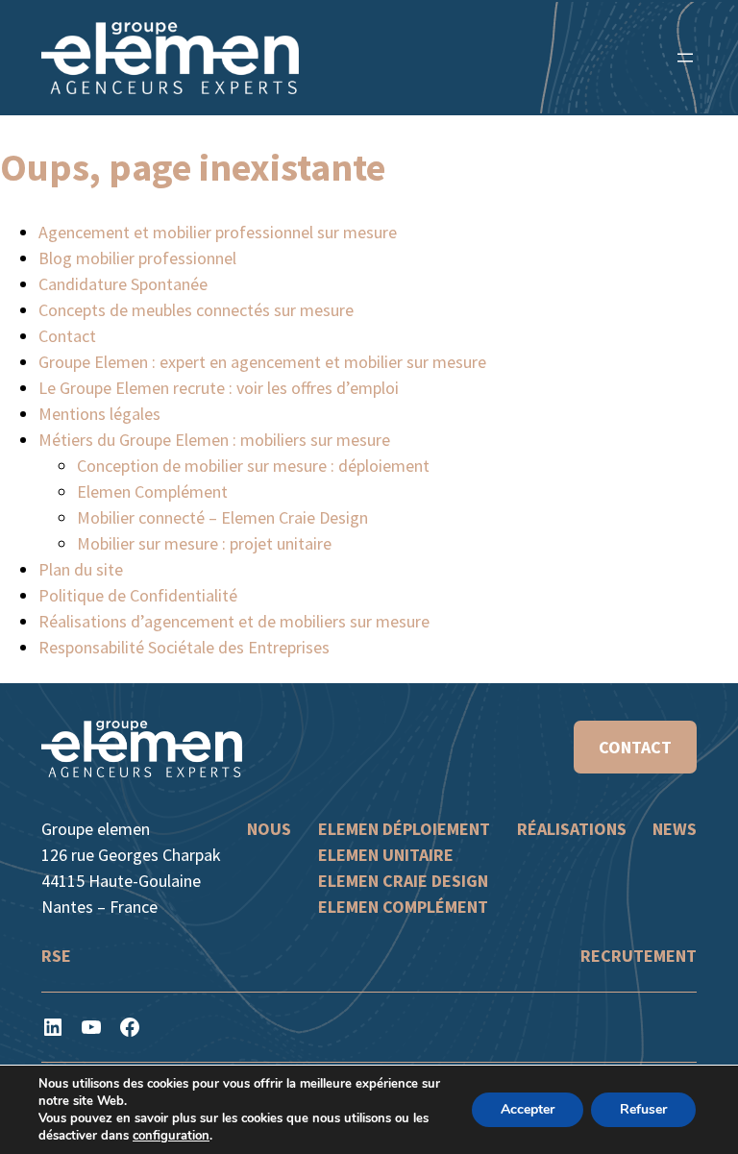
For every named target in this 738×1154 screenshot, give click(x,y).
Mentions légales (99, 414)
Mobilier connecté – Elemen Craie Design (222, 517)
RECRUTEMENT (638, 956)
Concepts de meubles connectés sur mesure (196, 310)
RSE (56, 956)
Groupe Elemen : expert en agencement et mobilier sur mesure (262, 362)
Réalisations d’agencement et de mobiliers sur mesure (234, 621)
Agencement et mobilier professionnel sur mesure (217, 232)
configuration (171, 1135)
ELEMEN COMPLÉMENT (403, 907)
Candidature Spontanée (123, 284)
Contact (67, 336)
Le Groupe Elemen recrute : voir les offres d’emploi (218, 388)
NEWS (674, 829)
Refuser (643, 1109)
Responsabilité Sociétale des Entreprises (184, 647)
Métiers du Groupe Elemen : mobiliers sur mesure (214, 440)
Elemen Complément (152, 491)
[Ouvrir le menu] (685, 57)
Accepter (527, 1109)
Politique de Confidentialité (137, 595)
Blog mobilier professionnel (137, 258)
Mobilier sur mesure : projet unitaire (204, 543)
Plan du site (80, 569)
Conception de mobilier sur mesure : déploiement (253, 465)
